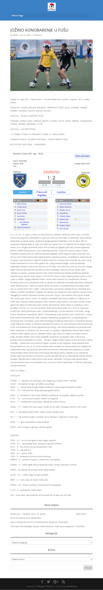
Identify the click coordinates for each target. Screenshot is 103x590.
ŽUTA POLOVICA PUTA (20, 518)
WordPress (71, 586)
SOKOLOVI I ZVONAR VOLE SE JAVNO (42, 514)
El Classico (37, 35)
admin (15, 35)
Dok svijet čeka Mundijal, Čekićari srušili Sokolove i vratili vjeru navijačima (42, 526)
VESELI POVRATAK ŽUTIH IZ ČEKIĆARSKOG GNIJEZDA (34, 522)
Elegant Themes (45, 586)
